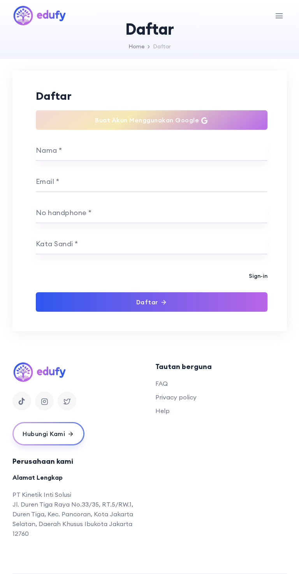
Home (136, 46)
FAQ (161, 383)
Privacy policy (176, 397)
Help (162, 411)
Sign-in (258, 275)
